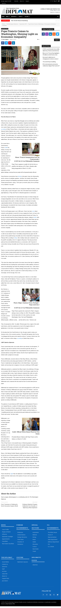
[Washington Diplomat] (17, 10)
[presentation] (56, 21)
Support (27, 1)
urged (11, 473)
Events (20, 16)
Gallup (15, 237)
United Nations (21, 534)
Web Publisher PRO (10, 603)
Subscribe (16, 1)
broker (35, 217)
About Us (22, 1)
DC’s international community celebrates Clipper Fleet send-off (51, 65)
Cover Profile (5, 529)
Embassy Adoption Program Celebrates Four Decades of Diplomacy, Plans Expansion (29, 506)
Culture (26, 16)
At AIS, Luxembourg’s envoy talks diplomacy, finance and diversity (51, 49)
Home (3, 16)
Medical (35, 534)
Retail (34, 539)
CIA (49, 544)
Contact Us (57, 12)
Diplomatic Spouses (22, 562)
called (6, 147)
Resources (13, 16)
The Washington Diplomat (12, 24)
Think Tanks (20, 539)
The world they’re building (19, 20)
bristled (19, 176)
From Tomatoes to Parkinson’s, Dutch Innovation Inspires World (9, 505)
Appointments (6, 539)
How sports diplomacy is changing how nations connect (50, 58)
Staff (3, 569)
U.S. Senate (51, 546)
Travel (34, 551)
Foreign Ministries (22, 537)
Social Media (5, 562)
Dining (34, 537)
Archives (4, 571)
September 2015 (23, 24)
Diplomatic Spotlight (7, 536)
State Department (52, 539)
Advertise (4, 3)
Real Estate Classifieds (8, 543)
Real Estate (35, 549)
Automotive (36, 532)
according (3, 129)
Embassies (20, 532)
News (7, 16)
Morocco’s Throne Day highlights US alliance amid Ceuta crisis (51, 54)
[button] (58, 16)
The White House (52, 532)
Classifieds (5, 541)
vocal (33, 211)
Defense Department (53, 542)
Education (35, 544)
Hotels (34, 542)
